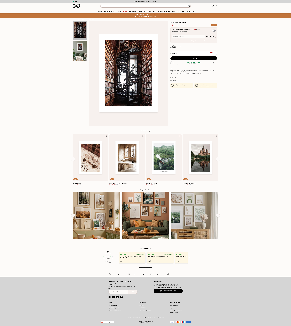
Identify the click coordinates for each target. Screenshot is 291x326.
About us (142, 305)
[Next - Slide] (218, 159)
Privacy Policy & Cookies (158, 317)
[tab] (213, 6)
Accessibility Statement (145, 310)
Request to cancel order (176, 310)
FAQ (171, 309)
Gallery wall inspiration (115, 310)
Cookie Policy (142, 317)
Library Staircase (90, 19)
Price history (173, 80)
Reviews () (173, 47)
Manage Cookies (174, 312)
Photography (81, 19)
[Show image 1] (80, 30)
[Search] (189, 6)
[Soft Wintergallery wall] (194, 215)
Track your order (174, 305)
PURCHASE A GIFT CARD (169, 291)
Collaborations (143, 309)
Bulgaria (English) (107, 322)
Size (171, 50)
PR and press (143, 307)
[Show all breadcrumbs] (74, 19)
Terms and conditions (132, 317)
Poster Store (148, 321)
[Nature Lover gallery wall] (96, 215)
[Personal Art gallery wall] (145, 215)
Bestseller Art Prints (114, 307)
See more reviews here (145, 267)
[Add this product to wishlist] (213, 63)
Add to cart (193, 58)
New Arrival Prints (113, 309)
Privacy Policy (191, 40)
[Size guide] (174, 63)
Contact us (173, 307)
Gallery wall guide (113, 305)
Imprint (149, 317)
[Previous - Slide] (73, 159)
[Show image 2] (80, 51)
